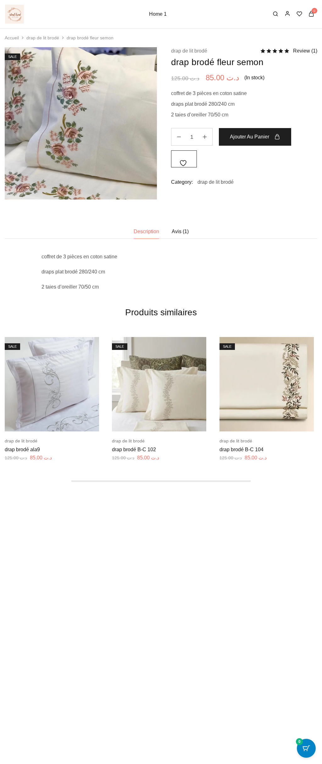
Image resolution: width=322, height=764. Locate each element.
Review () (305, 50)
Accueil (12, 37)
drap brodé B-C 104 (241, 449)
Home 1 (158, 14)
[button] (38, 422)
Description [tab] (146, 231)
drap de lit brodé (42, 37)
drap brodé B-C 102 (134, 449)
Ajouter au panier (249, 136)
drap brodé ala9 (22, 449)
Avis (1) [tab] (180, 231)
